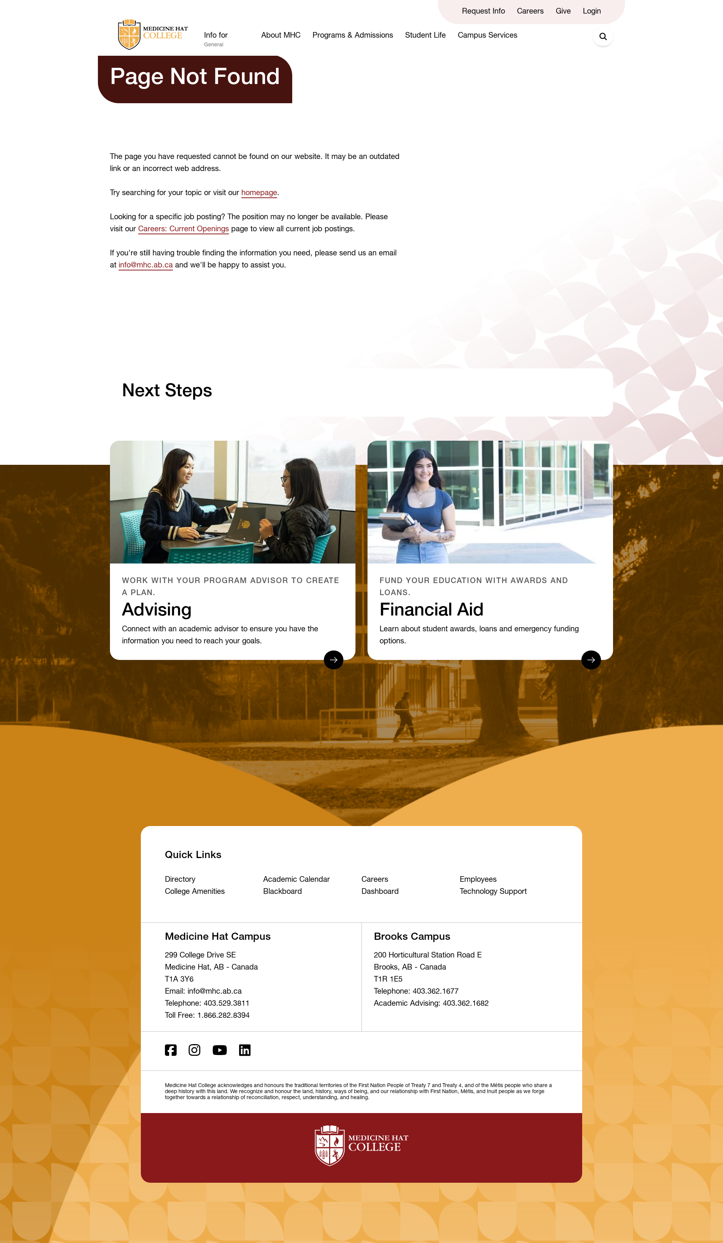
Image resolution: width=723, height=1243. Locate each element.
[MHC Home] (151, 34)
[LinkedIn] (245, 1051)
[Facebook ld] (171, 1051)
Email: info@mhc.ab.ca (203, 992)
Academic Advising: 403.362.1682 (431, 1004)
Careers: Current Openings (183, 230)
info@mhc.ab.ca (146, 266)
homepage (259, 193)
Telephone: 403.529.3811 (207, 1004)
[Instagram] (194, 1051)
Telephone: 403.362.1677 (416, 992)
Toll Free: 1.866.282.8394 (207, 1016)
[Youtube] (219, 1051)
